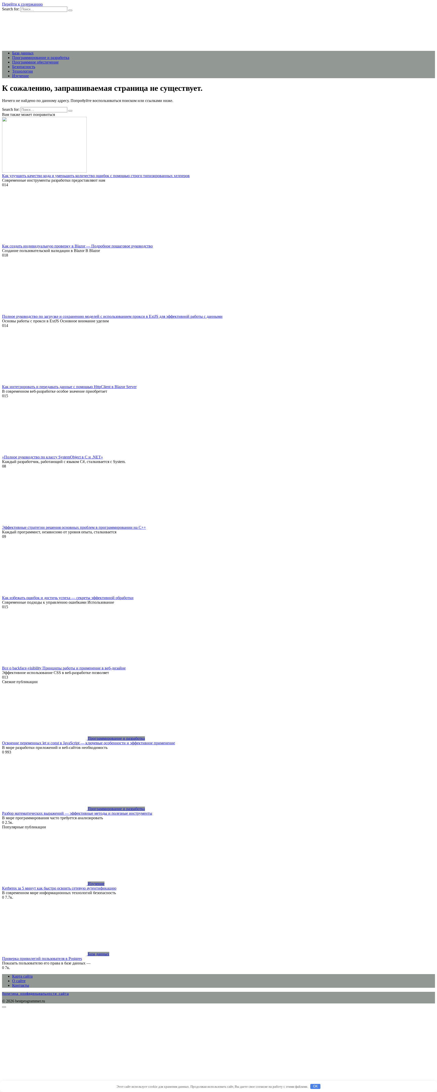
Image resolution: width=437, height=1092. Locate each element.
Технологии (22, 71)
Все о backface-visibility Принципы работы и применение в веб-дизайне (64, 668)
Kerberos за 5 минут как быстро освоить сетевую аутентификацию (59, 888)
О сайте (19, 981)
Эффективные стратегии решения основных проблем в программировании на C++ (74, 527)
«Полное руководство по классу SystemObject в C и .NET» (52, 457)
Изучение (20, 76)
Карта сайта (22, 976)
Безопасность (23, 67)
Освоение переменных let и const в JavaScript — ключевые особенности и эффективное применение (88, 743)
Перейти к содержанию (22, 4)
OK (315, 1086)
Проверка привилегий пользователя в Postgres (42, 958)
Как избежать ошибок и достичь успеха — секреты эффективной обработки (68, 598)
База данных (23, 53)
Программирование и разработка (40, 57)
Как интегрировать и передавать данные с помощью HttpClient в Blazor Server (69, 387)
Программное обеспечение (35, 62)
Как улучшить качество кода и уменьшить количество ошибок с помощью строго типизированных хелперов (96, 176)
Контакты (20, 985)
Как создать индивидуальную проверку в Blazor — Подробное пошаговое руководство (77, 246)
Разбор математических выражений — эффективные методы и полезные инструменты (77, 813)
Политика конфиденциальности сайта (35, 994)
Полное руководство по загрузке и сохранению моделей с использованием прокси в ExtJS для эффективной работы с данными (112, 316)
